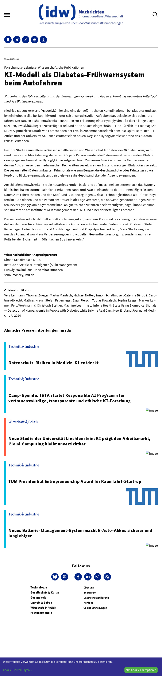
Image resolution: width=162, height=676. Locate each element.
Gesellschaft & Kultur (44, 593)
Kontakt (88, 602)
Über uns (89, 587)
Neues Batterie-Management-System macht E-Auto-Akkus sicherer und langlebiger (80, 533)
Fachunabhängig (41, 613)
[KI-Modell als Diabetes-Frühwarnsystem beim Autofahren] (16, 39)
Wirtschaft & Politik (43, 608)
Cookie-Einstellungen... (17, 670)
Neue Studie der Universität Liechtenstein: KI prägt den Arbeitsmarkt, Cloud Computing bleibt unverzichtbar (79, 441)
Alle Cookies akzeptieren (141, 670)
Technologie (38, 588)
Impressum (90, 592)
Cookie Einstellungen (95, 608)
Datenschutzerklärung (96, 597)
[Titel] (8, 39)
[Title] (25, 39)
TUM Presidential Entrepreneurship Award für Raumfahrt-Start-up (74, 481)
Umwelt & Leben (41, 603)
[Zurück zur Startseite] (81, 14)
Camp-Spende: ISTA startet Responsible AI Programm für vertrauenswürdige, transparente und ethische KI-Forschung (69, 398)
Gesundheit (38, 598)
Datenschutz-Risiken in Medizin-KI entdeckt (53, 363)
